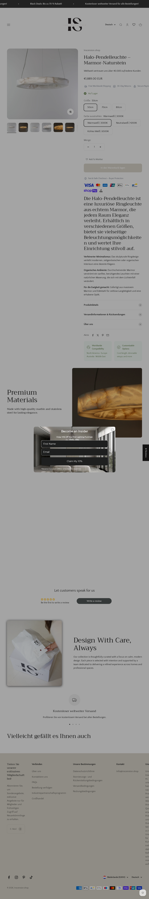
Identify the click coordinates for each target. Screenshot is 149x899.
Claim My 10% (74, 461)
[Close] (112, 429)
